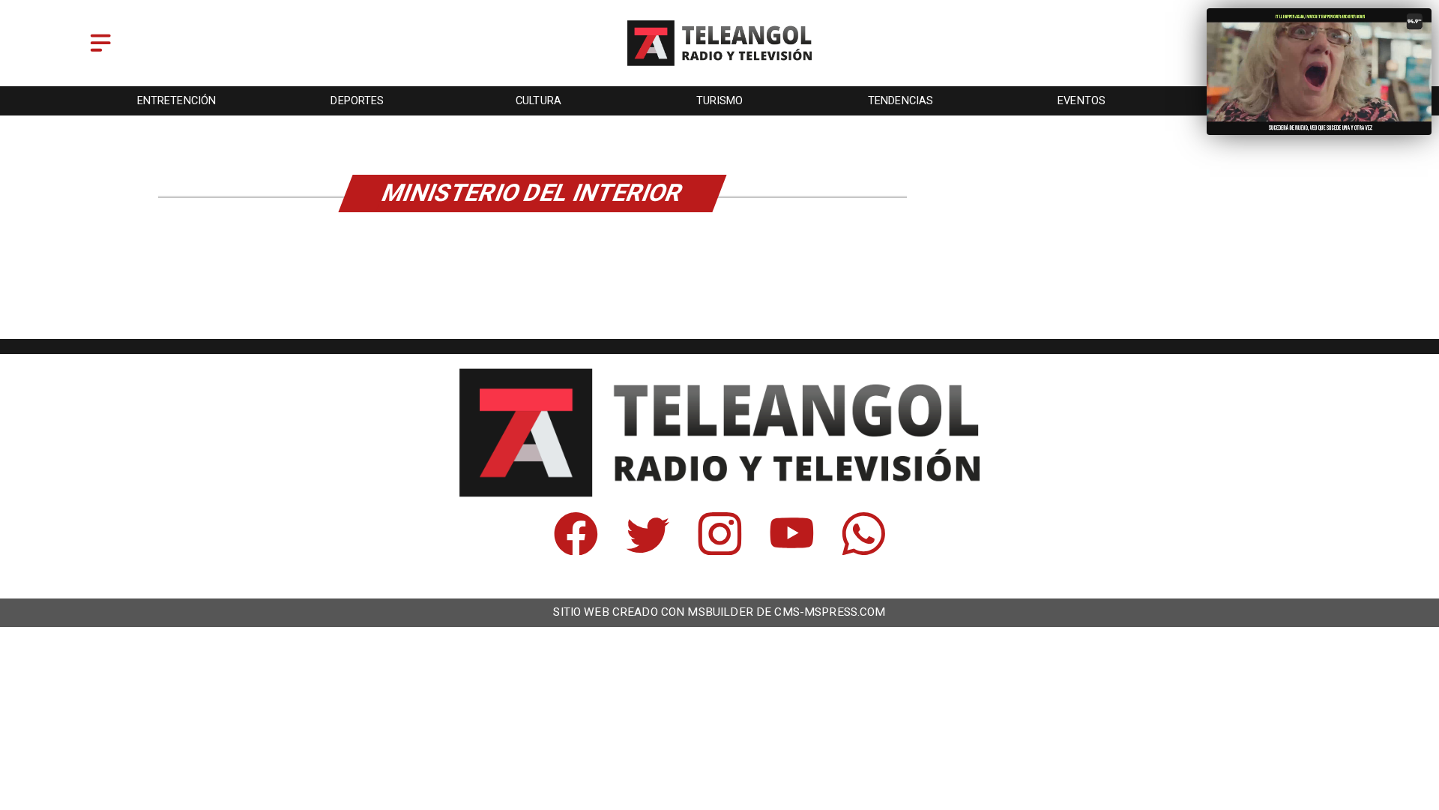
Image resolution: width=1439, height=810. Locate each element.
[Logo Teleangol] (720, 67)
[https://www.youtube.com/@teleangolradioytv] (792, 550)
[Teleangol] (100, 53)
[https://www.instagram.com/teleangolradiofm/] (720, 550)
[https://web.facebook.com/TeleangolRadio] (576, 550)
